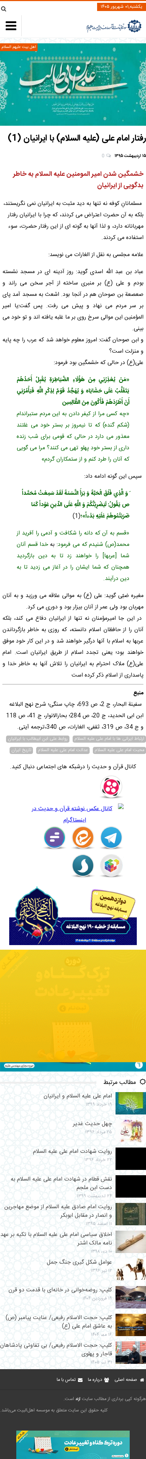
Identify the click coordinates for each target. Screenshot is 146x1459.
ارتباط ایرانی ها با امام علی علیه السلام (109, 739)
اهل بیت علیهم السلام (18, 47)
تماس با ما (66, 1380)
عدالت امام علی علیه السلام (63, 750)
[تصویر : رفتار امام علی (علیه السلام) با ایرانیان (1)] (73, 84)
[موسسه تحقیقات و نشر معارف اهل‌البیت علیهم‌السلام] (113, 32)
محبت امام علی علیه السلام (119, 750)
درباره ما (95, 1380)
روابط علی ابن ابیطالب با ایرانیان (38, 739)
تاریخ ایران (21, 750)
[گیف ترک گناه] (73, 1070)
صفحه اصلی (125, 1380)
